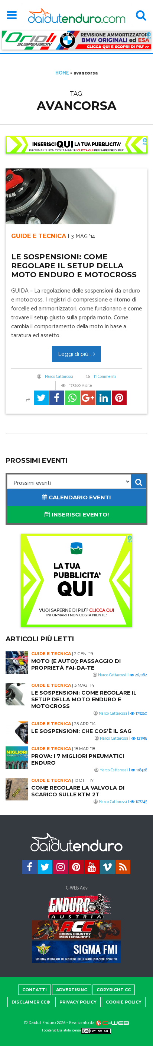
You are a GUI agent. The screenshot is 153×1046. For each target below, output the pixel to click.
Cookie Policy (123, 1002)
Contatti (34, 989)
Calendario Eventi (79, 497)
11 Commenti (105, 376)
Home (62, 73)
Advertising (71, 989)
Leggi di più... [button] (75, 354)
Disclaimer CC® (31, 1002)
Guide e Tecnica (38, 236)
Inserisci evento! (79, 514)
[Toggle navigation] (12, 15)
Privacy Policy (78, 1002)
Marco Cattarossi (59, 376)
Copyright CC (114, 989)
